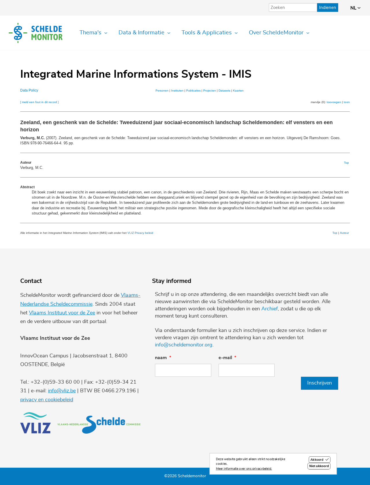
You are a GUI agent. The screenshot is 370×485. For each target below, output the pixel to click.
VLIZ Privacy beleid (140, 232)
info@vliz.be (62, 390)
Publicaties (193, 90)
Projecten (209, 90)
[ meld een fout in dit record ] (39, 102)
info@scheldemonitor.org (183, 345)
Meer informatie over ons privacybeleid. (244, 468)
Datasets (224, 90)
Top (346, 162)
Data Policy (29, 90)
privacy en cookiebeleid (46, 399)
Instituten (177, 90)
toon (347, 102)
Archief (269, 308)
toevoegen (334, 102)
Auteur (344, 232)
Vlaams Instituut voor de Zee (62, 313)
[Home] (35, 33)
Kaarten (238, 90)
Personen (162, 90)
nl (354, 8)
